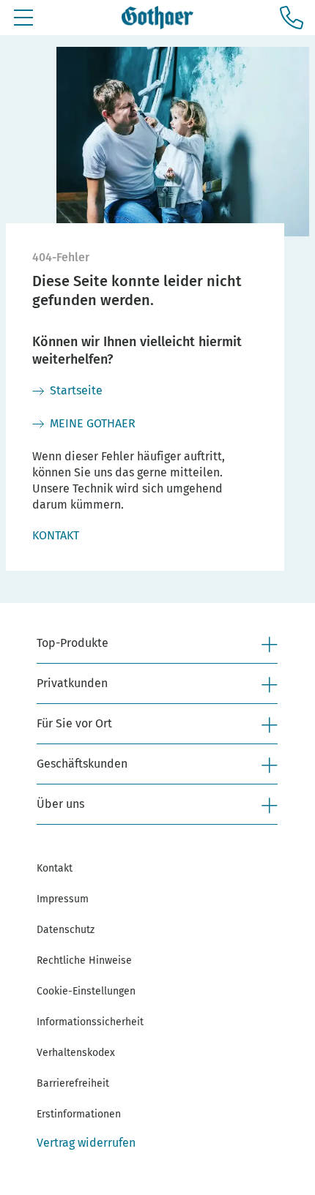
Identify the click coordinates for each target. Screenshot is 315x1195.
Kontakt (55, 868)
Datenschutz (65, 930)
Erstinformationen (79, 1114)
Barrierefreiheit (73, 1083)
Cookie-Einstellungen (86, 991)
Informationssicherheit (90, 1022)
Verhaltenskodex (76, 1052)
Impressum (63, 899)
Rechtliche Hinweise (84, 960)
